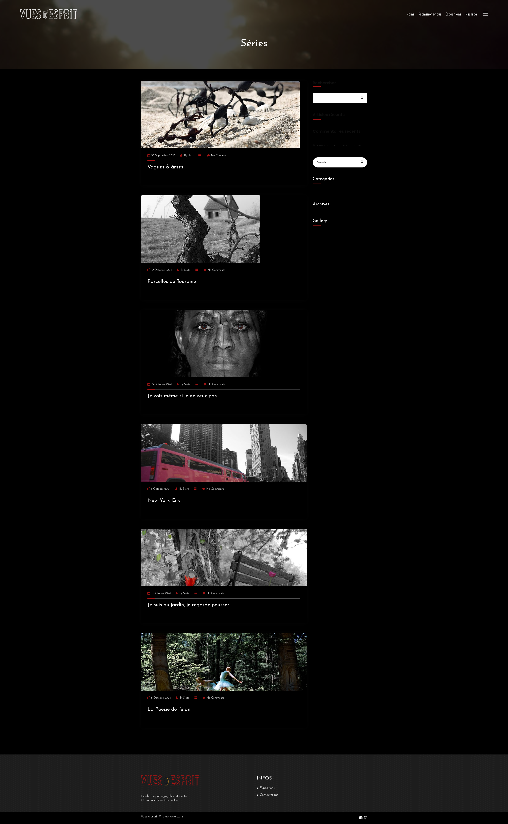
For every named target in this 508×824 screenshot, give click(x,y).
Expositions (453, 14)
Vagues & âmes (165, 167)
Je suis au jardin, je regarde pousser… (189, 605)
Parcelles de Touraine (171, 281)
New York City (164, 500)
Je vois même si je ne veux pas (182, 396)
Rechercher (324, 83)
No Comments (220, 155)
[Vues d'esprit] (48, 14)
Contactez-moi (269, 795)
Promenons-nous (430, 14)
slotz (191, 155)
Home (410, 14)
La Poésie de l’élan (168, 709)
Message (471, 14)
